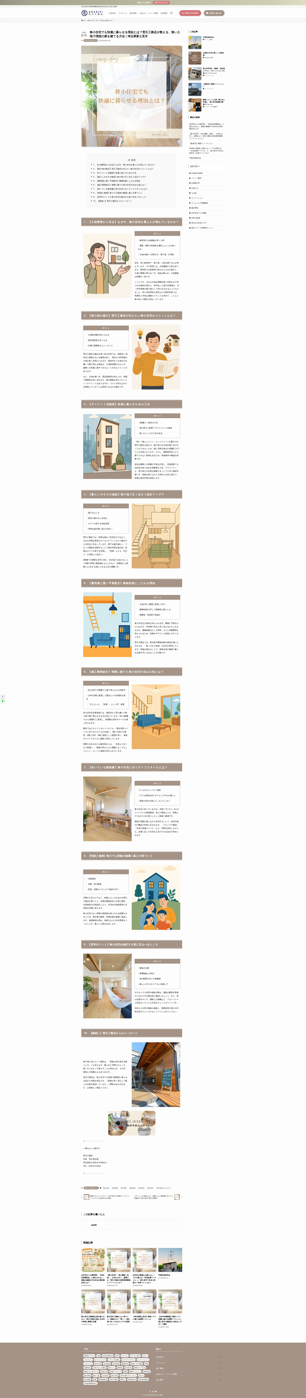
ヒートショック (100, 1360)
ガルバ (145, 1356)
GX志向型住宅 (108, 1356)
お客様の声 (195, 183)
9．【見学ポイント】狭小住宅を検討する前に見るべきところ (119, 196)
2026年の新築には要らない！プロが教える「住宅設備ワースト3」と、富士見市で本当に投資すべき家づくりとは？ (206, 150)
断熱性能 (147, 1371)
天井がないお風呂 (99, 1367)
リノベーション (197, 198)
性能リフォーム (115, 1371)
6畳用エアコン (89, 1356)
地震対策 (87, 1367)
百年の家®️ (195, 218)
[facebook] (150, 1392)
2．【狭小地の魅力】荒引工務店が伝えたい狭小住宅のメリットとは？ (123, 168)
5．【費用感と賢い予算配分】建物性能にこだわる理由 (116, 180)
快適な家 (132, 1188)
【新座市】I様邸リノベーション (201, 143)
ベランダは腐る (114, 1360)
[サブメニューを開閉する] (220, 1357)
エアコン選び (135, 1356)
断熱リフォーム (135, 1371)
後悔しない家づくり (91, 1371)
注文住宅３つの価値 (198, 213)
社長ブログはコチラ (161, 2)
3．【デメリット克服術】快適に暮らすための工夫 (114, 172)
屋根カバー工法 (139, 1367)
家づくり (112, 1367)
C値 (98, 1356)
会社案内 (160, 1379)
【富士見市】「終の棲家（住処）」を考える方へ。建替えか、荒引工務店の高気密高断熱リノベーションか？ (206, 135)
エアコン (125, 1356)
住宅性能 (115, 1188)
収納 (146, 1363)
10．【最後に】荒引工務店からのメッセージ (112, 201)
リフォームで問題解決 (199, 203)
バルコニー (88, 1360)
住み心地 (106, 1188)
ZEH (117, 1356)
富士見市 (124, 1188)
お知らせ (194, 188)
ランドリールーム (128, 1360)
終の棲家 (87, 1379)
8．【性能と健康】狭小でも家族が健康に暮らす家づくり (117, 192)
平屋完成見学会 (195, 158)
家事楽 (120, 1367)
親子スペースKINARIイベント (202, 228)
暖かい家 (96, 1375)
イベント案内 (196, 178)
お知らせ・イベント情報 (166, 1374)
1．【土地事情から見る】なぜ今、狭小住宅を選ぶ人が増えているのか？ (124, 164)
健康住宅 (125, 1363)
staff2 (94, 1225)
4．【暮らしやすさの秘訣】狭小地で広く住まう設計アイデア (119, 176)
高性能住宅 (132, 1379)
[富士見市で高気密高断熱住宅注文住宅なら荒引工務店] (92, 13)
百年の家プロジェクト (163, 1188)
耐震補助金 (103, 1379)
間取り (122, 1379)
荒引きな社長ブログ (90, 40)
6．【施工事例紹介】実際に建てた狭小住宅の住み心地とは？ (119, 184)
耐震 (94, 1379)
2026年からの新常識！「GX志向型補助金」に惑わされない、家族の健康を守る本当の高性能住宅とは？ (206, 126)
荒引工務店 (114, 1379)
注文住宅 (141, 1188)
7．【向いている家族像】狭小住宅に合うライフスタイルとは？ (120, 188)
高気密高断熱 (143, 1379)
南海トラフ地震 (136, 1363)
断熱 (125, 1371)
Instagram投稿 (196, 173)
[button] (3, 697)
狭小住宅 (150, 1188)
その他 (193, 193)
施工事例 (194, 208)
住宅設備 (116, 1363)
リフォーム (88, 1363)
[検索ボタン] (171, 13)
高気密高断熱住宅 (90, 1383)
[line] (156, 1392)
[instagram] (153, 1392)
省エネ (141, 1375)
